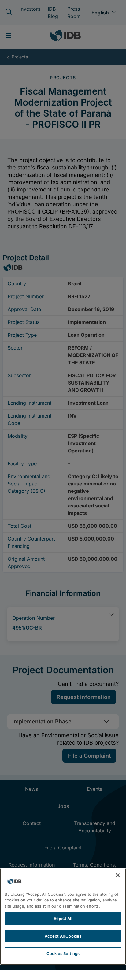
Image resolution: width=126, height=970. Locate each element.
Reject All (63, 918)
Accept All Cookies (63, 936)
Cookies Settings (63, 953)
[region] (63, 916)
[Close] (117, 875)
